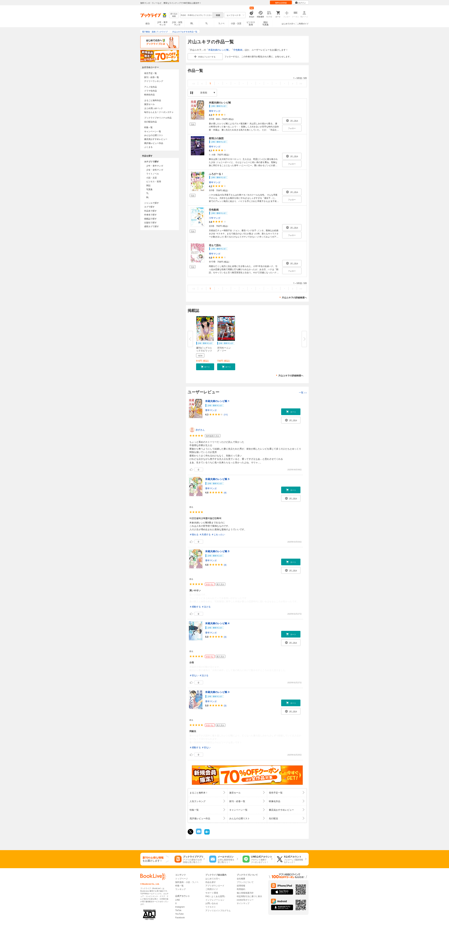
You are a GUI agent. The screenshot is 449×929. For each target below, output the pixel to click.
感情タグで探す (151, 226)
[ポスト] (190, 832)
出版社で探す (150, 222)
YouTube (179, 913)
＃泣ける (206, 606)
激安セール (149, 104)
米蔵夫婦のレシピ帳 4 (217, 623)
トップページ (181, 878)
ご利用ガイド (303, 23)
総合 (148, 23)
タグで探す (149, 206)
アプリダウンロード (214, 885)
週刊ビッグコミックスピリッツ (204, 349)
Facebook (180, 917)
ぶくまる (148, 146)
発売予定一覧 (150, 73)
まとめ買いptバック (153, 108)
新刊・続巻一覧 (151, 77)
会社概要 (241, 878)
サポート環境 (211, 892)
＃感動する (195, 606)
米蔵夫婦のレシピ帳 (218, 49)
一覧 (303, 392)
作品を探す (210, 881)
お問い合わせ (211, 903)
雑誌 (148, 185)
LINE (177, 899)
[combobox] (196, 15)
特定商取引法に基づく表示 (249, 896)
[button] (205, 366)
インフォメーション (214, 899)
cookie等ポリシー (245, 899)
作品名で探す (150, 210)
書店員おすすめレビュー (155, 138)
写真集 (149, 189)
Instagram (180, 906)
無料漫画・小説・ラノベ (186, 881)
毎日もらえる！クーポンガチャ (159, 111)
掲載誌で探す (150, 218)
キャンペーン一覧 (152, 131)
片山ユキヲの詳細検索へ (294, 297)
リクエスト (210, 906)
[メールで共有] (198, 833)
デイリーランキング (153, 80)
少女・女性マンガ (177, 23)
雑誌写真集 (265, 23)
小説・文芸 (236, 23)
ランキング (180, 888)
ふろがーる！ (216, 173)
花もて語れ (215, 245)
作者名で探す (150, 214)
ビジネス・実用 (153, 181)
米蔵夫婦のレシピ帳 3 (217, 692)
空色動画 (237, 49)
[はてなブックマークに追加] (207, 834)
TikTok (178, 910)
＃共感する (205, 534)
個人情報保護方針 (245, 892)
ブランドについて (245, 881)
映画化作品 (149, 94)
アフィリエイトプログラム (218, 910)
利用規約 (241, 888)
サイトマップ (243, 903)
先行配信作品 (150, 121)
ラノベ (221, 23)
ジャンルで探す (151, 202)
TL (206, 23)
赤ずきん (200, 429)
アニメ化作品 (150, 86)
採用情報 (241, 885)
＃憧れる (194, 534)
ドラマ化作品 (150, 90)
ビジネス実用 (251, 23)
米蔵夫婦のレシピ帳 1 (217, 401)
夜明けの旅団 (216, 138)
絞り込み (173, 15)
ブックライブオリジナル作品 (158, 117)
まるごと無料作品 (152, 100)
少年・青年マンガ (162, 23)
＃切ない (194, 675)
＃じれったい (218, 534)
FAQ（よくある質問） (215, 896)
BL (191, 23)
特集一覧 (148, 127)
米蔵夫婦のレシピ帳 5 (217, 479)
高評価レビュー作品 (153, 142)
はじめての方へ (288, 23)
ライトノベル (152, 173)
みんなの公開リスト (153, 135)
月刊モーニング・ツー (224, 349)
